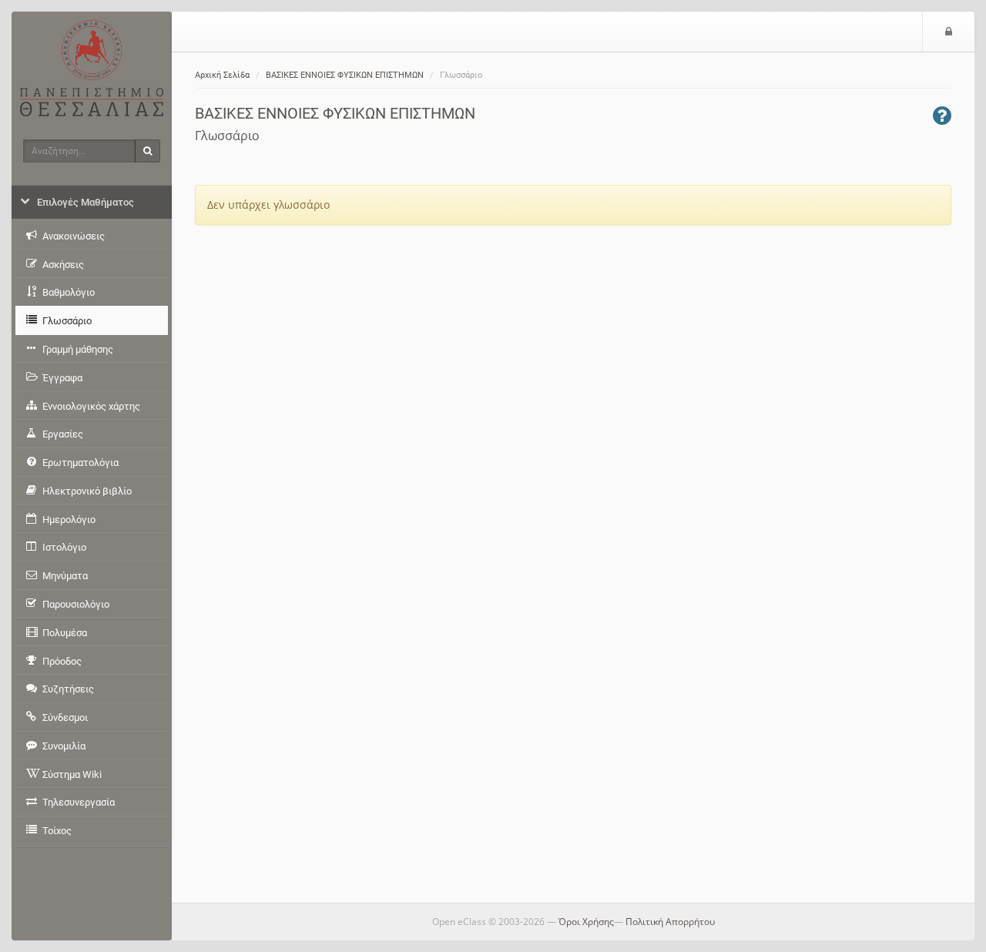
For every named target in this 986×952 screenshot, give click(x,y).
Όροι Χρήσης (586, 921)
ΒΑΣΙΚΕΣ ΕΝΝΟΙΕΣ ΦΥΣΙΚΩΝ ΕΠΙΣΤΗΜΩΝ (345, 75)
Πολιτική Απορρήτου (670, 921)
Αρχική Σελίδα (222, 75)
